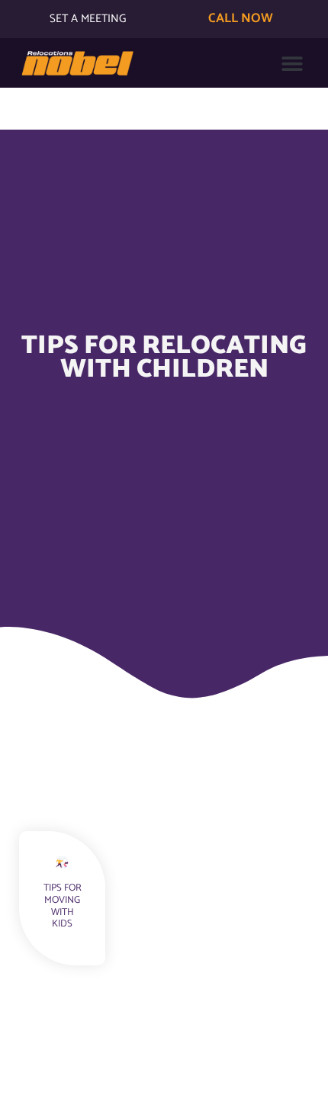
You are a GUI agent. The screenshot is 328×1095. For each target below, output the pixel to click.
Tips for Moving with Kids (62, 906)
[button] (292, 63)
